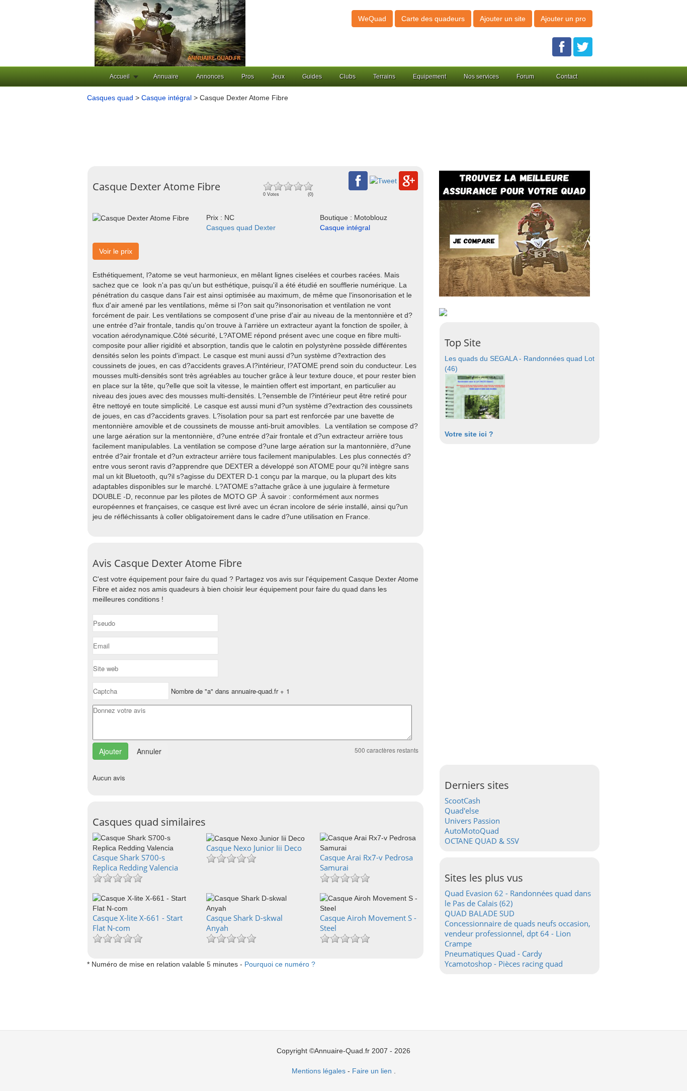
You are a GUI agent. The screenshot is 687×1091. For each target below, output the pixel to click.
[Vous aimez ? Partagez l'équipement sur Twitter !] (383, 180)
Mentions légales (319, 1071)
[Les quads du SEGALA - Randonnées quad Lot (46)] (475, 396)
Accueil (120, 76)
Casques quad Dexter (241, 228)
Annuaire (166, 76)
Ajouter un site (503, 19)
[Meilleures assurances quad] (514, 233)
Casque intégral (166, 98)
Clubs (347, 76)
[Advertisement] (328, 130)
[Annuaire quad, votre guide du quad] (170, 33)
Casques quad (110, 98)
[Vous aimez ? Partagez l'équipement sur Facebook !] (358, 180)
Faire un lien (372, 1071)
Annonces (210, 76)
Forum (525, 76)
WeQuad (372, 19)
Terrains (384, 76)
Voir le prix (115, 251)
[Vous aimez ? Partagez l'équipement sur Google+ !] (408, 180)
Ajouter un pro (563, 19)
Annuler (149, 751)
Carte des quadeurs (433, 19)
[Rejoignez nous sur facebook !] (561, 46)
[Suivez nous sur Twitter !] (582, 46)
